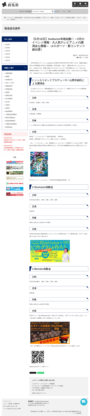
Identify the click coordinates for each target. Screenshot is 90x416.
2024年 (7, 51)
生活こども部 (9, 83)
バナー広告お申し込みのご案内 (12, 408)
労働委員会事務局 (11, 124)
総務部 (7, 76)
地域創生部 (8, 79)
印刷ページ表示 (83, 57)
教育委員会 (8, 127)
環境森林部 (8, 89)
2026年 (7, 44)
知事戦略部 (8, 73)
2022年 (7, 57)
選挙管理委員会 (10, 117)
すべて (58, 11)
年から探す (8, 39)
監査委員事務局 (10, 121)
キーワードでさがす (25, 11)
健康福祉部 (8, 86)
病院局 (7, 108)
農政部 (7, 92)
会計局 (7, 102)
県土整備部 (8, 98)
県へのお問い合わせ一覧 (10, 406)
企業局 (7, 105)
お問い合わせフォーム (39, 393)
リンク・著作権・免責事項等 (12, 403)
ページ (64, 11)
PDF (69, 11)
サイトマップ (7, 401)
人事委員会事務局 (11, 114)
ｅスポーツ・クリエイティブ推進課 (43, 383)
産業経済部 (8, 95)
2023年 (7, 54)
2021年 (7, 60)
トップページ (10, 17)
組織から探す (9, 68)
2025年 (7, 47)
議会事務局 (8, 111)
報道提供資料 (18, 17)
